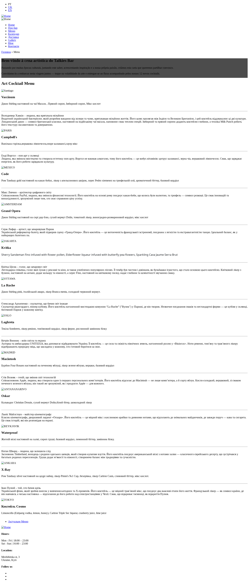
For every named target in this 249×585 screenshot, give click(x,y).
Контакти (13, 46)
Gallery (12, 40)
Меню (11, 31)
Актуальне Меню (18, 521)
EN (10, 10)
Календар (13, 34)
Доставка (13, 37)
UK (10, 7)
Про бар (12, 27)
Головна (6, 52)
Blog (10, 43)
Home (11, 24)
